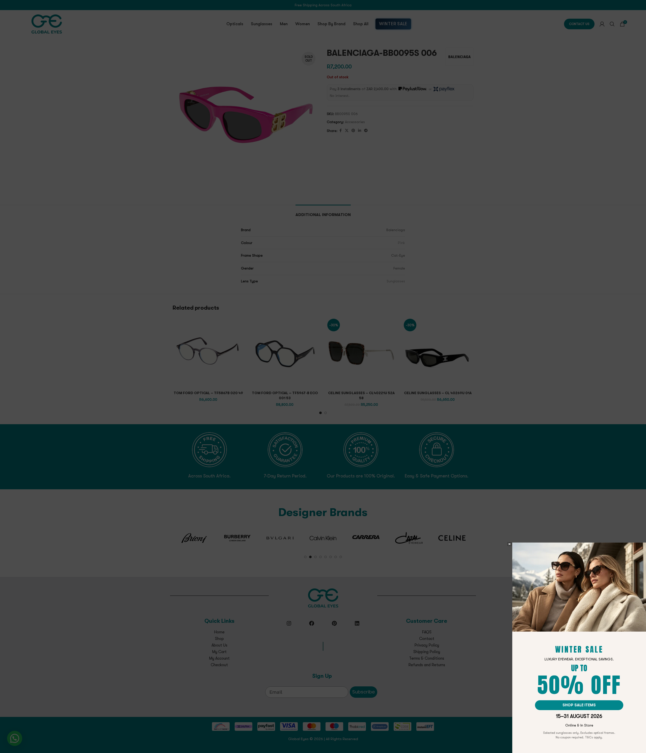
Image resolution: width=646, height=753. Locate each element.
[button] (509, 544)
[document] (323, 376)
